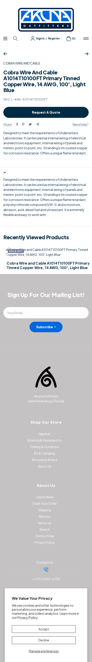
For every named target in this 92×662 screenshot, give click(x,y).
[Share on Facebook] (17, 124)
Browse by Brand (44, 460)
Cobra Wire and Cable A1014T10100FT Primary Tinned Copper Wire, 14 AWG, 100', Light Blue (48, 265)
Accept (43, 629)
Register (54, 38)
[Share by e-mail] (37, 124)
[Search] (16, 38)
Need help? (81, 124)
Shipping (44, 510)
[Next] (87, 53)
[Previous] (5, 53)
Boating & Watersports (44, 440)
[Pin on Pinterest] (23, 124)
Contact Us (44, 562)
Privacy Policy (44, 542)
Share (7, 124)
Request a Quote (46, 112)
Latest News (45, 497)
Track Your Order (44, 503)
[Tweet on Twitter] (30, 124)
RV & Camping (44, 453)
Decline (43, 640)
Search (45, 529)
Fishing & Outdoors (44, 447)
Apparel (44, 434)
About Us (44, 466)
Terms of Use (44, 536)
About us (44, 523)
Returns (44, 516)
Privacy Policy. (27, 617)
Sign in (40, 38)
